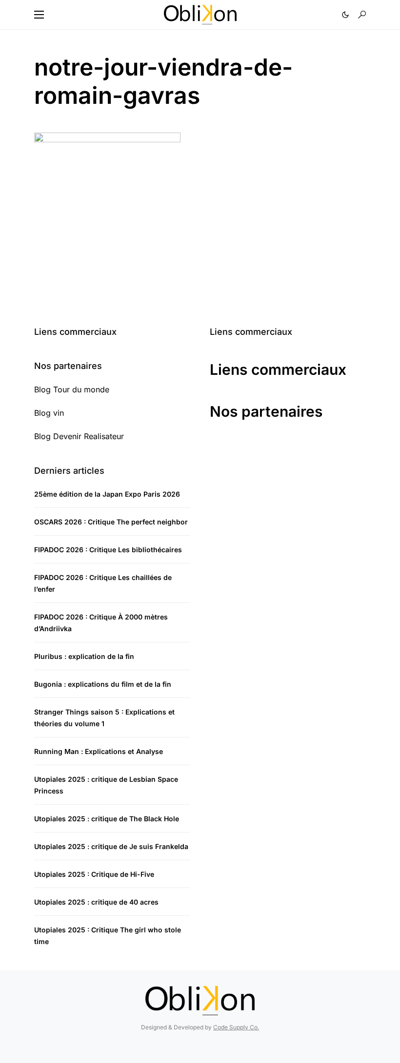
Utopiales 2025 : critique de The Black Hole (106, 818)
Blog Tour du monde (71, 389)
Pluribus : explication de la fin (84, 656)
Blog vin (49, 413)
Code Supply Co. (236, 1027)
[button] (39, 15)
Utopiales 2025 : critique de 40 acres (96, 902)
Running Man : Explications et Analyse (98, 751)
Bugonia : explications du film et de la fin (102, 684)
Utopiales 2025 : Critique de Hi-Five (94, 874)
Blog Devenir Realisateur (79, 436)
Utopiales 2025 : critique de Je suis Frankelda (111, 846)
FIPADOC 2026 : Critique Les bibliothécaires (108, 549)
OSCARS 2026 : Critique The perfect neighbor (111, 522)
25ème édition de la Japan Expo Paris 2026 (107, 494)
